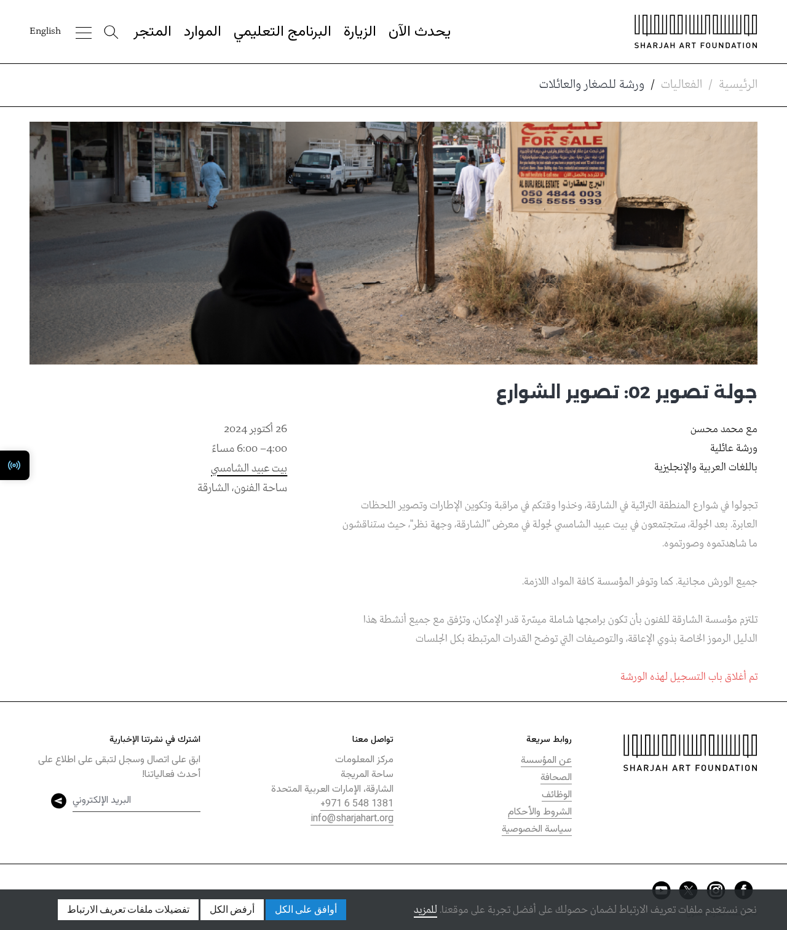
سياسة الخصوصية (537, 829)
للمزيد (425, 910)
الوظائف (557, 795)
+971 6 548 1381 (357, 804)
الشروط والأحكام (540, 812)
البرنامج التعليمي (282, 32)
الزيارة (360, 32)
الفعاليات (681, 85)
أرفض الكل (232, 909)
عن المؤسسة (546, 760)
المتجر (152, 32)
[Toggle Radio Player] (15, 465)
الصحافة (556, 778)
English (45, 31)
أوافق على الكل (306, 909)
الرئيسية (738, 85)
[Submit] (59, 800)
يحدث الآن (420, 32)
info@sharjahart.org (352, 819)
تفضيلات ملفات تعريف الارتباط (128, 909)
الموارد (202, 32)
